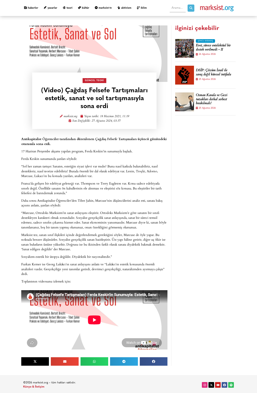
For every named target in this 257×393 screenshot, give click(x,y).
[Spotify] (231, 385)
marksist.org (70, 116)
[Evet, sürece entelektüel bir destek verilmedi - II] (184, 48)
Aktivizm (126, 8)
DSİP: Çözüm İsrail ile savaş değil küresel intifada (213, 73)
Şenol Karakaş (205, 41)
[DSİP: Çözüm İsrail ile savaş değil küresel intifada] (184, 75)
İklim (144, 8)
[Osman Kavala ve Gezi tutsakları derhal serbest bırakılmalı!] (184, 101)
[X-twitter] (211, 385)
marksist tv (105, 8)
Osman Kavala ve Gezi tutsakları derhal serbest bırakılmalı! (211, 99)
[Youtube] (218, 385)
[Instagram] (205, 385)
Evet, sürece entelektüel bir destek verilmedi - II (213, 48)
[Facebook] (224, 385)
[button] (35, 361)
